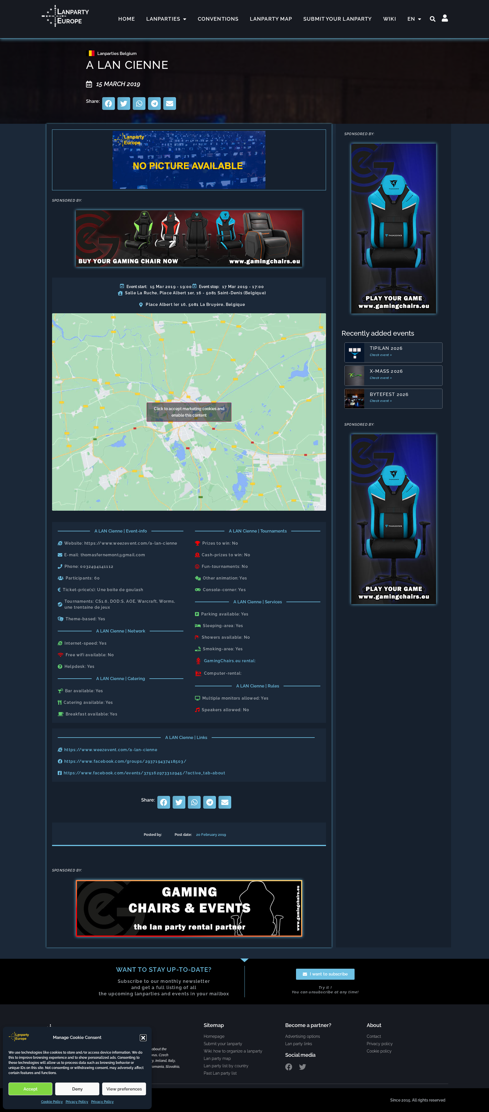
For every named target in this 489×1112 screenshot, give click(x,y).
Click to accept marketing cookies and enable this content (189, 411)
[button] (143, 1038)
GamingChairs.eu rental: (230, 661)
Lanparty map (271, 19)
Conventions (218, 19)
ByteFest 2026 (389, 394)
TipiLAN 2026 (386, 348)
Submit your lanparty (337, 19)
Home (126, 19)
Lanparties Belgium (117, 53)
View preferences (124, 1089)
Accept (30, 1089)
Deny (77, 1089)
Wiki (389, 19)
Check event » (381, 355)
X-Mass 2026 (386, 371)
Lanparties (163, 19)
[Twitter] (302, 1066)
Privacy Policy (77, 1102)
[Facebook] (288, 1066)
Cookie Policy (52, 1102)
